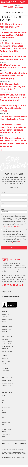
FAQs (3, 402)
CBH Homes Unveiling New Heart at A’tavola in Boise (13, 118)
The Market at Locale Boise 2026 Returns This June (13, 58)
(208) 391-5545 (19, 7)
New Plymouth (6, 434)
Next (1, 150)
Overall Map (5, 331)
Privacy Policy (16, 226)
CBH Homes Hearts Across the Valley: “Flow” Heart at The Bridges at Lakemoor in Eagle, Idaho (13, 142)
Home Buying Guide (7, 346)
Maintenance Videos (7, 383)
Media (15, 443)
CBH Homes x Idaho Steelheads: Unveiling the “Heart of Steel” (12, 87)
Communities (17, 13)
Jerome (4, 431)
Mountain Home (6, 422)
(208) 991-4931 (6, 292)
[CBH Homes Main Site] (7, 6)
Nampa (3, 420)
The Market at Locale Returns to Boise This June (13, 66)
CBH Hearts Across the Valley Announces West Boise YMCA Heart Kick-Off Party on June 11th (13, 47)
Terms (4, 443)
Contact (4, 395)
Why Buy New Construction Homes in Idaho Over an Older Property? (13, 76)
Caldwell (4, 415)
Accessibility (23, 443)
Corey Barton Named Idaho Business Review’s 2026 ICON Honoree (13, 35)
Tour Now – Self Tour (7, 344)
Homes (7, 13)
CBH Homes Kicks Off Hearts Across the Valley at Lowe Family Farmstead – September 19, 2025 (13, 128)
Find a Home (5, 314)
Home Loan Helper (7, 341)
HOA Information (6, 385)
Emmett (4, 427)
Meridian (4, 412)
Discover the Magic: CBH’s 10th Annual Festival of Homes (13, 108)
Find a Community (7, 329)
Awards (4, 366)
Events (3, 373)
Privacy (9, 443)
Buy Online (5, 339)
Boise (3, 410)
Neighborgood (5, 368)
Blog (3, 400)
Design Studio (5, 317)
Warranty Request (6, 380)
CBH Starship (5, 370)
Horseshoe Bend (6, 429)
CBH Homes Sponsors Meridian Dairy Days (11, 25)
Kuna (3, 417)
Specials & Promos (7, 319)
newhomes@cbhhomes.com (10, 296)
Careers (4, 363)
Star (3, 424)
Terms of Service (7, 226)
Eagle (3, 436)
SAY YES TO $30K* (22, 2)
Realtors (4, 398)
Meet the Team (6, 361)
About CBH (5, 359)
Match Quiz (5, 348)
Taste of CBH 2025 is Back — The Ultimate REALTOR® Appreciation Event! (13, 97)
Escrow (4, 388)
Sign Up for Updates (14, 248)
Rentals (4, 321)
